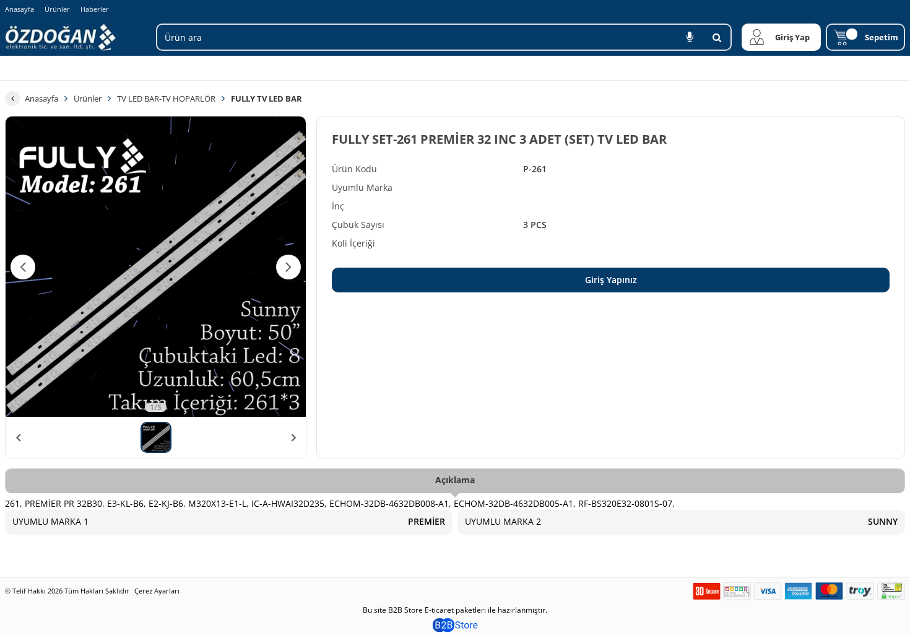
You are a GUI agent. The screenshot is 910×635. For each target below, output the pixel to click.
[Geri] (12, 98)
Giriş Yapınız (611, 280)
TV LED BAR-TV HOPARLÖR (166, 98)
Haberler (94, 9)
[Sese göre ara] (689, 37)
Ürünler (57, 9)
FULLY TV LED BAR (266, 98)
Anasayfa (19, 9)
